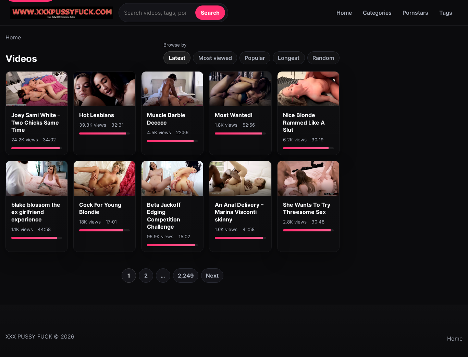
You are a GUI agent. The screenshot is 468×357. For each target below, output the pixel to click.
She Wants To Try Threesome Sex (306, 208)
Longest (288, 57)
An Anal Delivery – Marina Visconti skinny (239, 212)
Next (212, 275)
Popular (255, 57)
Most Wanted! (234, 115)
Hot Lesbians (96, 115)
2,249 (186, 275)
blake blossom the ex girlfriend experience (35, 212)
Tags (445, 12)
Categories (377, 12)
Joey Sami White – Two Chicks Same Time (35, 122)
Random (323, 57)
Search (210, 12)
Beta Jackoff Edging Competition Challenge (164, 215)
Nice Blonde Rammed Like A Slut (304, 122)
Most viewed (215, 57)
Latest (177, 57)
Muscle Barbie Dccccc (166, 119)
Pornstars (415, 12)
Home (344, 12)
